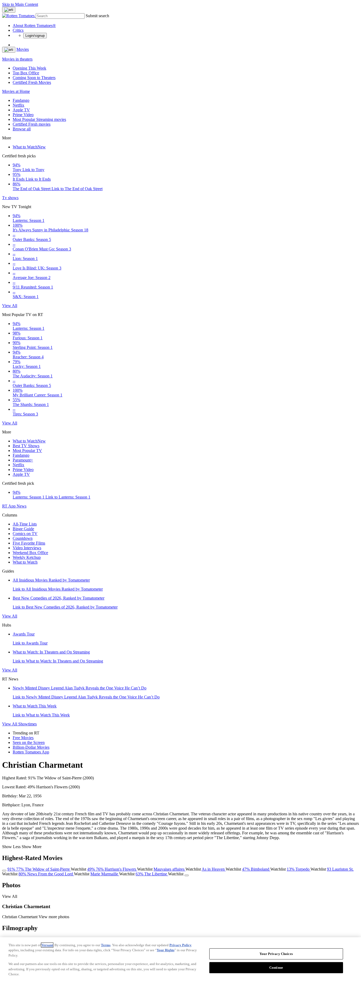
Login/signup (35, 36)
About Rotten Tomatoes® (34, 25)
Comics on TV (25, 533)
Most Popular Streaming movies (39, 119)
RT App (9, 506)
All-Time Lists (25, 524)
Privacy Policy (180, 945)
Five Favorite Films (29, 543)
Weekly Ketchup (27, 557)
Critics (18, 30)
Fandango (21, 100)
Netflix (18, 105)
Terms (105, 945)
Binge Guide (23, 529)
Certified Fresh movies (31, 124)
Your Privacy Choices (276, 954)
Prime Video (23, 114)
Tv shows (10, 197)
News (21, 506)
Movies (22, 49)
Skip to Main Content (20, 4)
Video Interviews (27, 548)
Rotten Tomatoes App (31, 752)
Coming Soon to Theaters (34, 77)
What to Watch (29, 147)
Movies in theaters (17, 59)
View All (9, 305)
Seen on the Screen (29, 742)
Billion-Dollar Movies (31, 747)
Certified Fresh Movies (32, 82)
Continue (276, 968)
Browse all (22, 129)
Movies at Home (16, 91)
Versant (47, 945)
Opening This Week (29, 68)
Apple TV (21, 110)
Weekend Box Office (30, 552)
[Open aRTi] (8, 10)
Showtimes (27, 724)
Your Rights (165, 950)
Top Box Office (26, 73)
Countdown (23, 538)
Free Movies (23, 737)
